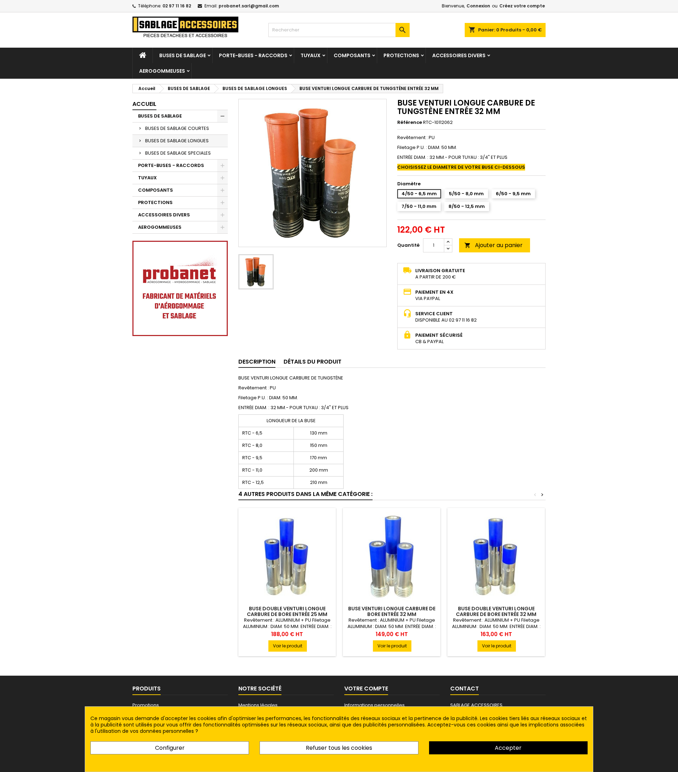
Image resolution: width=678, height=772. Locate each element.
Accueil (144, 104)
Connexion (478, 6)
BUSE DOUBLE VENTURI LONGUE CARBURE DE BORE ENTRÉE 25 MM (287, 611)
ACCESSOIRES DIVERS (459, 55)
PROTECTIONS (401, 55)
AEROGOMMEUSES (162, 70)
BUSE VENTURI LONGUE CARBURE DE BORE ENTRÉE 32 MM (391, 611)
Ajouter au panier (493, 245)
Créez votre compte (522, 6)
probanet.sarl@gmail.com (249, 6)
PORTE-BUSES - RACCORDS (253, 55)
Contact (464, 688)
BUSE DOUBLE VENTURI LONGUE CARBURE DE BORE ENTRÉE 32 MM (496, 611)
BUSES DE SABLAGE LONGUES (177, 140)
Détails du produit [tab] (312, 362)
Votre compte (366, 688)
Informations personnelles (374, 705)
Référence (409, 122)
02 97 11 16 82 (176, 6)
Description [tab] (256, 362)
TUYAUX (311, 55)
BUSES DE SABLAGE (182, 55)
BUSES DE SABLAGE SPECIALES (178, 153)
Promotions (145, 705)
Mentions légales (258, 705)
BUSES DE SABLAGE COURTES (177, 128)
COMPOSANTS (352, 55)
